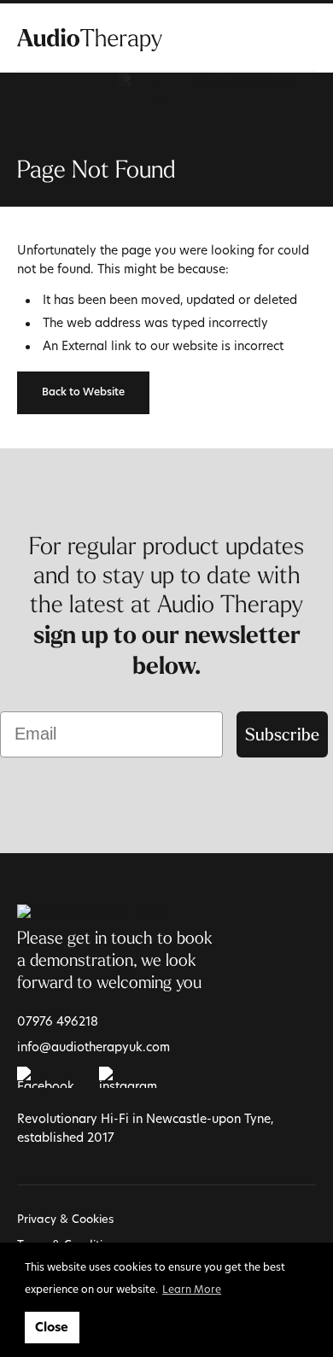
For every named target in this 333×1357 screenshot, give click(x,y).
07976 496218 (57, 1021)
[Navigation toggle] (305, 38)
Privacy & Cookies (65, 1218)
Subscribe (282, 734)
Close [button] (51, 1327)
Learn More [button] (191, 1289)
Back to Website (83, 393)
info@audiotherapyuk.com (93, 1046)
